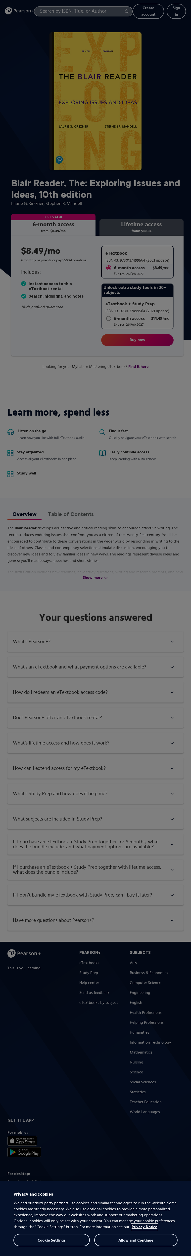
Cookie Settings (51, 1240)
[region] (95, 1218)
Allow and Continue (135, 1240)
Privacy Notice (144, 1227)
